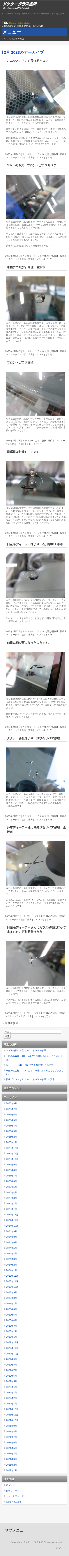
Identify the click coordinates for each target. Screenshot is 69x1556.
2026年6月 (11, 1114)
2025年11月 (12, 1153)
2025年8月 (11, 1170)
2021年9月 (11, 1426)
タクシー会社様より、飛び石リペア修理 (33, 738)
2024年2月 (11, 1265)
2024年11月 (12, 1220)
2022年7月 (11, 1370)
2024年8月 (11, 1237)
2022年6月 (11, 1376)
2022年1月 (11, 1403)
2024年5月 (11, 1248)
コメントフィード (15, 1496)
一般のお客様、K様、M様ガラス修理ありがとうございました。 (35, 1058)
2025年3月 (11, 1198)
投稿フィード (12, 1490)
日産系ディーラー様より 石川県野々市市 (35, 544)
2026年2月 (11, 1137)
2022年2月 (11, 1398)
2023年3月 (11, 1326)
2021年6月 (11, 1442)
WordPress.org (13, 1501)
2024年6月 (11, 1242)
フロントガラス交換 (20, 362)
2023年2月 (11, 1331)
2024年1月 (11, 1270)
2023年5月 (11, 1314)
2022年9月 (11, 1359)
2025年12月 (12, 1148)
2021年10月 (12, 1420)
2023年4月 (11, 1320)
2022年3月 (11, 1392)
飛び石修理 (52, 154)
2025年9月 (11, 1164)
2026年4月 (11, 1125)
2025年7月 (11, 1175)
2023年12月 (12, 1276)
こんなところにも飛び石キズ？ (27, 60)
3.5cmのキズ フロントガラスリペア (31, 165)
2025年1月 (11, 1209)
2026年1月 (11, 1142)
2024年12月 (12, 1214)
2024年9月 (11, 1231)
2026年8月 (11, 1103)
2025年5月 (11, 1187)
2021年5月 (11, 1448)
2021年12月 (12, 1409)
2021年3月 (11, 1459)
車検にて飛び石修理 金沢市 (26, 267)
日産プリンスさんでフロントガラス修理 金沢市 (30, 1079)
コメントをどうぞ (43, 157)
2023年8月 (11, 1298)
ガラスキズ (40, 154)
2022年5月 (11, 1381)
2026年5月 (11, 1120)
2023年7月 (11, 1303)
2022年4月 (11, 1387)
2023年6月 (11, 1309)
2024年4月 (11, 1253)
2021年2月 (11, 1465)
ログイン (10, 1485)
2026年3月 (11, 1131)
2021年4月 (11, 1453)
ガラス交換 (40, 440)
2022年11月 (12, 1348)
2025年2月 (11, 1203)
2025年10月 (12, 1159)
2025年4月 (11, 1192)
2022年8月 (11, 1364)
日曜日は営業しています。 (24, 451)
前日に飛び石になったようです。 (29, 642)
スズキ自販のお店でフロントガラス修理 (26, 1050)
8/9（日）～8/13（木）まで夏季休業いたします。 (31, 1065)
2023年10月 (12, 1287)
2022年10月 (12, 1353)
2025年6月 (11, 1181)
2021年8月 (11, 1431)
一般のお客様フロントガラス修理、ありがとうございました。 (34, 1072)
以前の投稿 (10, 1023)
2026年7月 (11, 1109)
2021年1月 (11, 1470)
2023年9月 (11, 1292)
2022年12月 (12, 1342)
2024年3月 (11, 1259)
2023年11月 (12, 1281)
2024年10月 (12, 1226)
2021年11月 (12, 1414)
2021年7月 (11, 1437)
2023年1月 (11, 1337)
